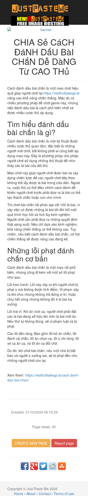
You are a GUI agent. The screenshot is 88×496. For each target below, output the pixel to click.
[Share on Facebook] (25, 466)
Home (18, 493)
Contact (45, 493)
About (30, 493)
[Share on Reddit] (52, 466)
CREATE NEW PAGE (31, 443)
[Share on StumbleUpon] (62, 466)
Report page (64, 443)
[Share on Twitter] (43, 466)
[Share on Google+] (34, 466)
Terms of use (64, 493)
